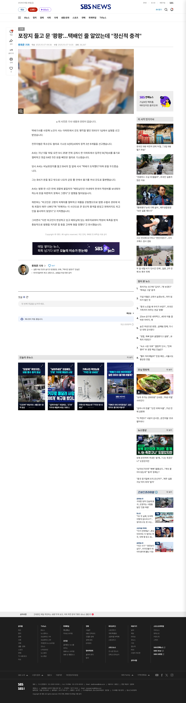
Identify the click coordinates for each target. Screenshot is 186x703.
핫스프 (139, 513)
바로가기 (134, 625)
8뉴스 (27, 17)
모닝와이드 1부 (46, 637)
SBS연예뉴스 (158, 647)
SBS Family (127, 675)
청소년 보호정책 (132, 690)
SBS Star (157, 650)
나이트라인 (44, 650)
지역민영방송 (144, 675)
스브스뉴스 (112, 646)
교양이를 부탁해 (142, 528)
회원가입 (162, 3)
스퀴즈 (156, 640)
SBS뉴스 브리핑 (68, 651)
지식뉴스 (156, 630)
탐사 (87, 658)
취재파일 (92, 17)
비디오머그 (112, 625)
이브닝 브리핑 (68, 633)
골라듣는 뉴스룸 (68, 645)
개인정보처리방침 (72, 675)
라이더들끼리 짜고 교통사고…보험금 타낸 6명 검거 (52, 273)
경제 (42, 17)
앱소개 (133, 646)
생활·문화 (65, 17)
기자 (132, 643)
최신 (19, 630)
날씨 (132, 630)
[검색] (166, 9)
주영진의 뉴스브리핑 (47, 643)
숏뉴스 (133, 640)
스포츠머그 (112, 630)
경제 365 (89, 640)
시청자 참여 (37, 675)
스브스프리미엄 (159, 625)
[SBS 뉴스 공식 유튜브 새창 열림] (157, 675)
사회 (49, 17)
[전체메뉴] (19, 18)
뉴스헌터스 (44, 633)
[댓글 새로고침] (27, 297)
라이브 (133, 637)
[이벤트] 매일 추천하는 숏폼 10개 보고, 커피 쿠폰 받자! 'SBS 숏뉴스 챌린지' (62, 613)
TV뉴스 (103, 17)
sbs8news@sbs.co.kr (98, 684)
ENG (145, 3)
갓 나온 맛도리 (113, 651)
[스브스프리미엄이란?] (157, 492)
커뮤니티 (156, 637)
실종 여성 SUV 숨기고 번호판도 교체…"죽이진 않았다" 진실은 (56, 269)
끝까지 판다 (90, 655)
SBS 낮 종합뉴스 (69, 655)
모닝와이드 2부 (46, 640)
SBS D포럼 (158, 653)
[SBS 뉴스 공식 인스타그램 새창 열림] (172, 675)
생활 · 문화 (21, 646)
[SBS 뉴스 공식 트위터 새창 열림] (166, 675)
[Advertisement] (76, 340)
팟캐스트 (156, 633)
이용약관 (59, 675)
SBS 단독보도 (90, 633)
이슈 (19, 659)
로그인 (153, 3)
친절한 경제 (90, 637)
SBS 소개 (23, 675)
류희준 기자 (37, 265)
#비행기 (159, 10)
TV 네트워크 (22, 656)
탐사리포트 (89, 650)
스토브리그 (112, 640)
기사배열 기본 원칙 (118, 690)
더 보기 (129, 356)
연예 (83, 17)
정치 (35, 17)
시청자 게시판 (135, 653)
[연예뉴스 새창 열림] (155, 101)
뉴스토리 (44, 653)
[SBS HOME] (171, 3)
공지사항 (134, 660)
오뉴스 (43, 646)
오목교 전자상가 (114, 655)
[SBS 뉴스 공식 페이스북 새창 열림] (162, 675)
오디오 (65, 640)
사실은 (88, 630)
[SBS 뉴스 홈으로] (96, 7)
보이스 (65, 648)
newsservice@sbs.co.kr (93, 688)
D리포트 (89, 643)
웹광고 (49, 675)
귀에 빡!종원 (113, 633)
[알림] (172, 9)
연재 (87, 625)
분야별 (20, 625)
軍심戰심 (66, 630)
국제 (56, 17)
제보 (132, 633)
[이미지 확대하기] (21, 111)
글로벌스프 (140, 499)
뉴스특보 (44, 656)
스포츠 (75, 17)
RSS (132, 650)
